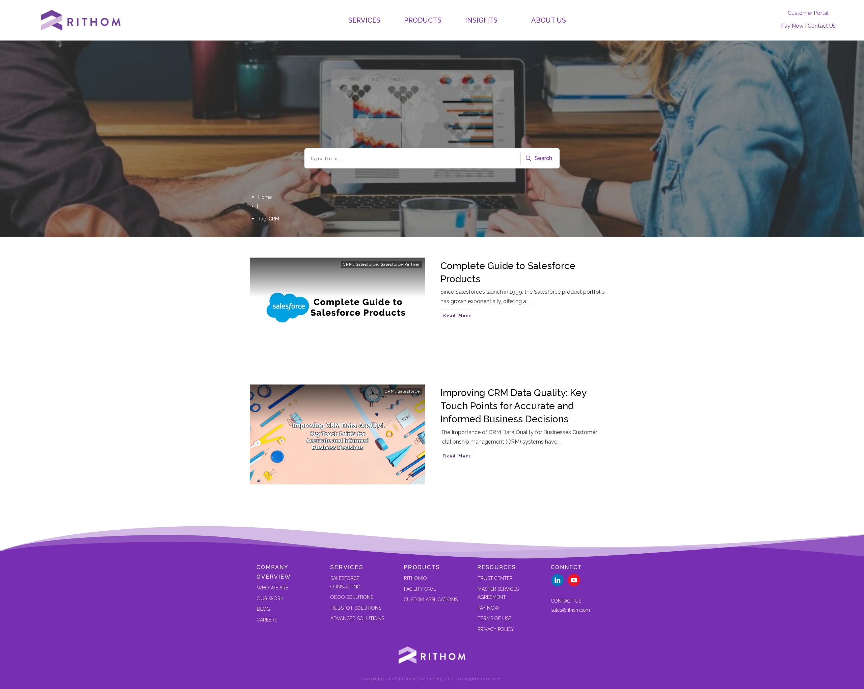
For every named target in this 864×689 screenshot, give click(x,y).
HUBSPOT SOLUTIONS (355, 608)
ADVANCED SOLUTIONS (357, 618)
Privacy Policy (496, 629)
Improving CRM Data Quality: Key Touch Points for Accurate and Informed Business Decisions (513, 406)
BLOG (263, 609)
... (529, 301)
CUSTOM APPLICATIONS (431, 599)
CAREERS (267, 619)
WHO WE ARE (272, 587)
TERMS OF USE (494, 618)
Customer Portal (808, 13)
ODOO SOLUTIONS (351, 597)
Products (422, 567)
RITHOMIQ (415, 578)
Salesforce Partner (400, 264)
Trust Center (495, 578)
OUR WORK (270, 598)
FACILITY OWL (420, 589)
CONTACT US (566, 601)
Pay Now (792, 26)
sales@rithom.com (570, 610)
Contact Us (822, 26)
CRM (348, 264)
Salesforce (367, 264)
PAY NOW (489, 608)
